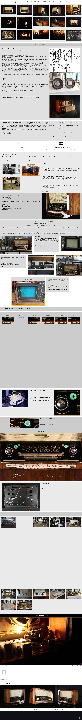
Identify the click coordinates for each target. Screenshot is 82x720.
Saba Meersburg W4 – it (60, 709)
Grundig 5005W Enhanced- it (76, 665)
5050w (4, 679)
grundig (7, 679)
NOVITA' (31, 1)
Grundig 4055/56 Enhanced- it (6, 709)
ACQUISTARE (45, 1)
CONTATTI (50, 1)
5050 (2, 679)
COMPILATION (40, 1)
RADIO (35, 1)
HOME (28, 1)
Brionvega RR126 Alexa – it (5, 665)
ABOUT (54, 1)
